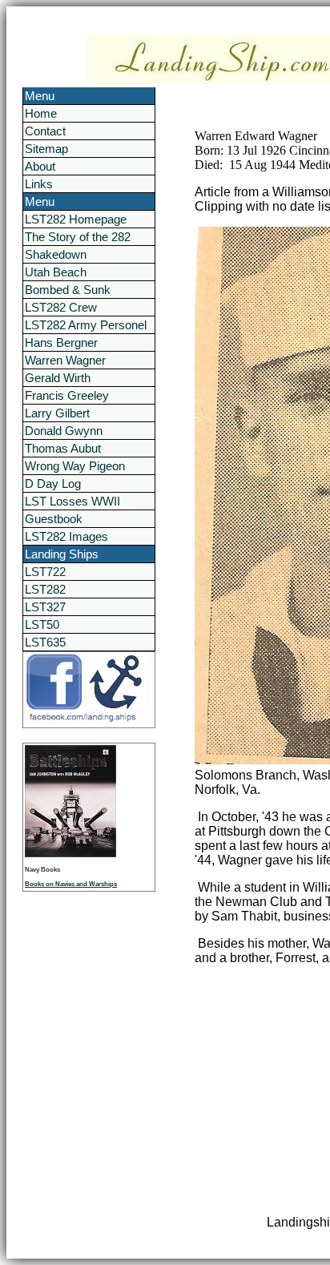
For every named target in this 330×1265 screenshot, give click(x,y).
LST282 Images (66, 536)
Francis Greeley (67, 395)
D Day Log (53, 483)
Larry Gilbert (57, 413)
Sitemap (46, 148)
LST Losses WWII (72, 501)
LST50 (42, 624)
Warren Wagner (65, 360)
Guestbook (53, 519)
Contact (45, 131)
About (40, 166)
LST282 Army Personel (86, 325)
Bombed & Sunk (68, 289)
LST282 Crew (61, 307)
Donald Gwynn (64, 430)
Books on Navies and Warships (71, 884)
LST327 (45, 607)
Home (41, 113)
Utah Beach (56, 272)
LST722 (45, 571)
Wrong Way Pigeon (75, 466)
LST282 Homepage (76, 219)
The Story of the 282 (78, 237)
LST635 (45, 642)
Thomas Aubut (63, 448)
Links (39, 184)
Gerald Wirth (58, 378)
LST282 (45, 589)
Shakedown (56, 254)
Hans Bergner (61, 342)
